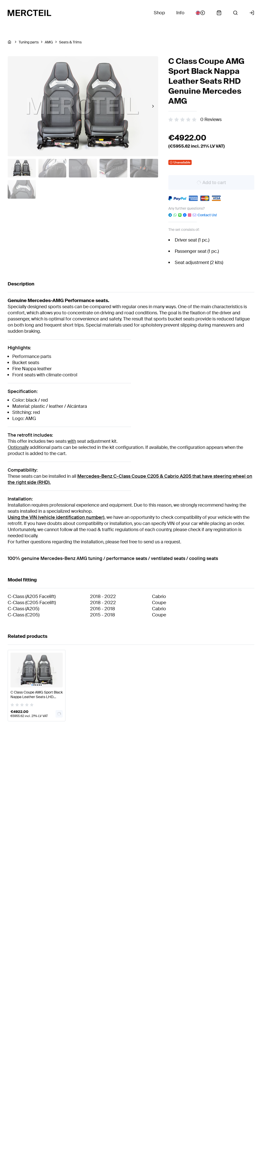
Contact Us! (207, 215)
